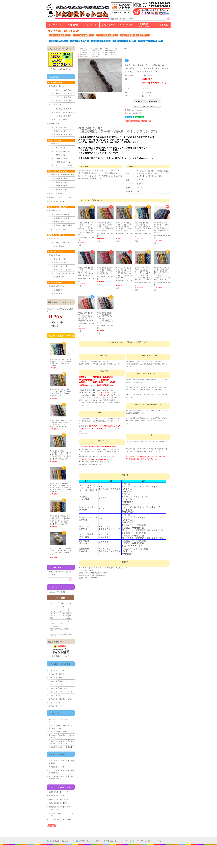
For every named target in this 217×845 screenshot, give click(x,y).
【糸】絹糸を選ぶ (61, 127)
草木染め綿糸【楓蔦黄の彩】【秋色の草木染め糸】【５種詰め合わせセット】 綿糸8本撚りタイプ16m (105, 227)
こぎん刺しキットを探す (63, 101)
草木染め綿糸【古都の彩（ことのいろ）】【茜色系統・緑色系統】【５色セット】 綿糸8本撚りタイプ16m (86, 317)
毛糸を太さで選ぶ (61, 262)
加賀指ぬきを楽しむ (56, 123)
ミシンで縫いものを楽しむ (59, 229)
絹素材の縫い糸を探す (62, 218)
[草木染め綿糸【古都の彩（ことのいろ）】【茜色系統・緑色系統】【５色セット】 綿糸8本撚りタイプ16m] (86, 307)
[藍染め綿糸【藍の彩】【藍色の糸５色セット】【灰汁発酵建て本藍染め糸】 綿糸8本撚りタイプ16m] (143, 217)
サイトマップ (126, 25)
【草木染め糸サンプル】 (63, 165)
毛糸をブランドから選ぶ (63, 270)
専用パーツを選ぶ (61, 131)
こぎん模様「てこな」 (57, 670)
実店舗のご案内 (112, 841)
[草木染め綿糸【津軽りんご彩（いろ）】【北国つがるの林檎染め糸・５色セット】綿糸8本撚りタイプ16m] (124, 217)
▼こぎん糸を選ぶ (59, 35)
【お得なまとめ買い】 (62, 162)
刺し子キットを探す (61, 119)
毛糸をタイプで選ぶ (61, 266)
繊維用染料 (58, 290)
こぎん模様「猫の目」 (57, 677)
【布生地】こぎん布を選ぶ (64, 93)
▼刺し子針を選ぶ (101, 41)
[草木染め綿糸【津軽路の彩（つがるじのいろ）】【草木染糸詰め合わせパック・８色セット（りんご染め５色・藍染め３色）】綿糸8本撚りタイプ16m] (143, 262)
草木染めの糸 (84, 50)
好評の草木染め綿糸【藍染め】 (61, 747)
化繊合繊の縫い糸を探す (63, 225)
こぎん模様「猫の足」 (57, 674)
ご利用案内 (73, 25)
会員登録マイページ (144, 25)
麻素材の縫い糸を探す (62, 222)
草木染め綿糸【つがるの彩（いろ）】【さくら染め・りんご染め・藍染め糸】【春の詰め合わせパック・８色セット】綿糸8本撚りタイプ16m (86, 228)
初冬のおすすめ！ (61, 189)
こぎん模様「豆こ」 (56, 695)
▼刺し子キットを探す (124, 41)
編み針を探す (59, 277)
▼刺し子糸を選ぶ (58, 41)
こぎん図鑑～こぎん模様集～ (60, 664)
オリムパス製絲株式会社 (57, 796)
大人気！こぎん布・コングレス (61, 197)
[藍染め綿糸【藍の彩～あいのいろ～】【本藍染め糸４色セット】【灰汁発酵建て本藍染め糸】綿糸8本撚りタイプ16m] (162, 217)
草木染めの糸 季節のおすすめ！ (61, 175)
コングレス (59, 572)
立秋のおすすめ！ (61, 186)
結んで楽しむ (54, 238)
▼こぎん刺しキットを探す (135, 35)
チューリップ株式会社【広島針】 (60, 820)
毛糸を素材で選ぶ (61, 259)
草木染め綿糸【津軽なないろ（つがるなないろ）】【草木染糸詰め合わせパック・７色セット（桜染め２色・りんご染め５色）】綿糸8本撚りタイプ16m (162, 273)
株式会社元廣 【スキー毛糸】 (59, 792)
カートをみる (161, 25)
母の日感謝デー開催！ (57, 767)
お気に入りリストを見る (57, 592)
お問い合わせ (90, 25)
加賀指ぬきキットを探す (63, 135)
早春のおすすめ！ (61, 179)
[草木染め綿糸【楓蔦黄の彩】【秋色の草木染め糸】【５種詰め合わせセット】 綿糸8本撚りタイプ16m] (105, 217)
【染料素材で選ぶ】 (96, 50)
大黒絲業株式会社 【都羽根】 (59, 803)
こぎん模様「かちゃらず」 (59, 706)
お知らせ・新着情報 (57, 754)
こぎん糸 (69, 572)
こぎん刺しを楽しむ (56, 86)
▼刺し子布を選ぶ (79, 41)
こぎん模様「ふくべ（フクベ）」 (61, 692)
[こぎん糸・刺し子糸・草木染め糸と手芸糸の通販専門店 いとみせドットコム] (77, 19)
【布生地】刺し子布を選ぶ (64, 112)
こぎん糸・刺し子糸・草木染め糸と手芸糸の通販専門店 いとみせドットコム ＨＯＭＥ (103, 49)
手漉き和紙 (58, 293)
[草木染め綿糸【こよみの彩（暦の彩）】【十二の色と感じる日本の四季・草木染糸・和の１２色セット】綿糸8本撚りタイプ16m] (124, 262)
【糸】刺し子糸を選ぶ (62, 109)
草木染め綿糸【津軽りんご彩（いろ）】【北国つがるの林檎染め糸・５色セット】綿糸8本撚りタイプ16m (124, 227)
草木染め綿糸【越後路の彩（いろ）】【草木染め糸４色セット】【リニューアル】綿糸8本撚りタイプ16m (86, 272)
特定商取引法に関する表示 (89, 841)
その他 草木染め (110, 52)
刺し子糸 (52, 574)
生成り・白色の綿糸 (56, 193)
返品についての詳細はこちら (136, 110)
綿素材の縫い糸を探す (62, 214)
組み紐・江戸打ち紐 (61, 242)
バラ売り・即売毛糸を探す (64, 273)
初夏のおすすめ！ (61, 182)
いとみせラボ (54, 713)
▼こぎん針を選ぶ (107, 35)
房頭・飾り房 (59, 246)
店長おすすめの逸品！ (57, 201)
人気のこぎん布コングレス (61, 69)
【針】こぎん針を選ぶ (62, 97)
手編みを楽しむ (55, 255)
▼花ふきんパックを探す (150, 41)
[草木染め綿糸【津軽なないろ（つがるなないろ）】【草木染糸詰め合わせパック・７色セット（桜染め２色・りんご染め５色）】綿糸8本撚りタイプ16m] (162, 262)
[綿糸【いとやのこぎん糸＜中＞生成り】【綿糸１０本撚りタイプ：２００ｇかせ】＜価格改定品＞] (58, 543)
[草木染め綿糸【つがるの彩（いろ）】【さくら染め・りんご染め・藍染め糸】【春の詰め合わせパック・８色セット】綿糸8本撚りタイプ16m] (86, 217)
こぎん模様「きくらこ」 (58, 685)
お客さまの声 (108, 25)
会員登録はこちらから (61, 656)
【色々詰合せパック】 (62, 151)
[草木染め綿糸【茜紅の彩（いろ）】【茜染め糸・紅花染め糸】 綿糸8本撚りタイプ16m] (105, 262)
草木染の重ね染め (110, 50)
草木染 (51, 572)
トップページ (55, 25)
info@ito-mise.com (101, 575)
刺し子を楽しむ (55, 105)
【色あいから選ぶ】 (96, 54)
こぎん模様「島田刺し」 (58, 688)
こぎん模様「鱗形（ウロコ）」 (61, 681)
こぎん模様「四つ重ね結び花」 (61, 699)
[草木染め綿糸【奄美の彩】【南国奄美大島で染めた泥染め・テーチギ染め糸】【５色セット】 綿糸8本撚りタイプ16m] (105, 307)
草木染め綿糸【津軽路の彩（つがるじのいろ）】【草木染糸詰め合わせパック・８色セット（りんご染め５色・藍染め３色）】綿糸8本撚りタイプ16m (143, 273)
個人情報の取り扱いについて (60, 841)
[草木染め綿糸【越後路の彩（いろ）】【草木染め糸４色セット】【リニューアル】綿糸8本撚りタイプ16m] (86, 262)
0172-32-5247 (94, 578)
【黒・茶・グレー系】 (111, 54)
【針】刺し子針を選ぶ (62, 116)
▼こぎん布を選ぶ (83, 35)
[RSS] (51, 826)
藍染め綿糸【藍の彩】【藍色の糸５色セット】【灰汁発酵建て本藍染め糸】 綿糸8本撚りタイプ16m (143, 227)
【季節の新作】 (94, 56)
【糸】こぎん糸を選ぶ (62, 90)
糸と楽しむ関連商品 (56, 286)
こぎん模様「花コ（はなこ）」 (61, 702)
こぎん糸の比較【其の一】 (59, 732)
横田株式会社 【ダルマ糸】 (58, 799)
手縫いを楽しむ (55, 210)
